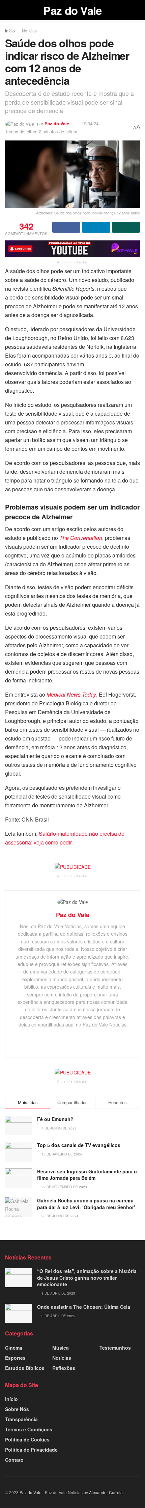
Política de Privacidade (31, 1449)
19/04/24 (90, 123)
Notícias (29, 30)
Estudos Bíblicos (25, 1367)
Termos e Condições (28, 1429)
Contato (14, 1459)
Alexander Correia (106, 1492)
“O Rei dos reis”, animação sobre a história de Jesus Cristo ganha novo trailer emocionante (87, 1278)
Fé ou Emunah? (55, 1119)
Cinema (13, 1347)
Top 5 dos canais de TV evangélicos (78, 1145)
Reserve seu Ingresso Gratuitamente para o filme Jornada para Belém (87, 1174)
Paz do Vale (72, 10)
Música (60, 1347)
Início (10, 30)
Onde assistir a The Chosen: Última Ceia (83, 1306)
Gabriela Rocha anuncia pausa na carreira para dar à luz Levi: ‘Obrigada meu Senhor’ (86, 1204)
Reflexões (63, 1367)
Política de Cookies (27, 1439)
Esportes (15, 1357)
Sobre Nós (17, 1409)
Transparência (21, 1419)
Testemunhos (115, 1347)
